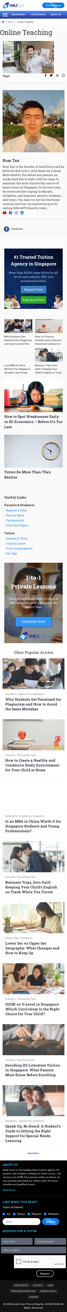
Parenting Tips (26, 755)
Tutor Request (53, 5)
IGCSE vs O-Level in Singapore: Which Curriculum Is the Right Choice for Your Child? (32, 1009)
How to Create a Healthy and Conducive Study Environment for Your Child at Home (32, 765)
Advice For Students (31, 694)
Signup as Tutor (16, 538)
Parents (10, 755)
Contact (38, 1285)
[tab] (13, 229)
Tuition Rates (38, 14)
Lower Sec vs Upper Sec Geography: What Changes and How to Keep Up (32, 948)
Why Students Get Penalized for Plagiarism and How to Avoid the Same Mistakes (33, 704)
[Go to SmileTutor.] (3, 21)
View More (33, 1153)
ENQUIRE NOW (33, 622)
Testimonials (15, 520)
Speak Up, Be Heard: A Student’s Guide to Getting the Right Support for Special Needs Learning (33, 1133)
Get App (11, 553)
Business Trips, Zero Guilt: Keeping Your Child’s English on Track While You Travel (31, 887)
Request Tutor (33, 289)
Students (11, 694)
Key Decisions (26, 1059)
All (8, 1214)
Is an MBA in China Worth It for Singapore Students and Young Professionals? (33, 826)
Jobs (50, 1285)
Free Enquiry (18, 14)
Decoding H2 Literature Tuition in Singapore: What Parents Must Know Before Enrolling (32, 1070)
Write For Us (21, 1285)
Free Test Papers (17, 525)
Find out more (15, 543)
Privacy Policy (48, 1291)
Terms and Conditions (23, 1291)
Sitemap (33, 1297)
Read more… (10, 1189)
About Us (56, 14)
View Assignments (19, 548)
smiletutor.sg (41, 204)
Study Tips (12, 937)
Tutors (21, 1214)
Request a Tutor (16, 510)
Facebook (17, 228)
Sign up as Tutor (34, 300)
